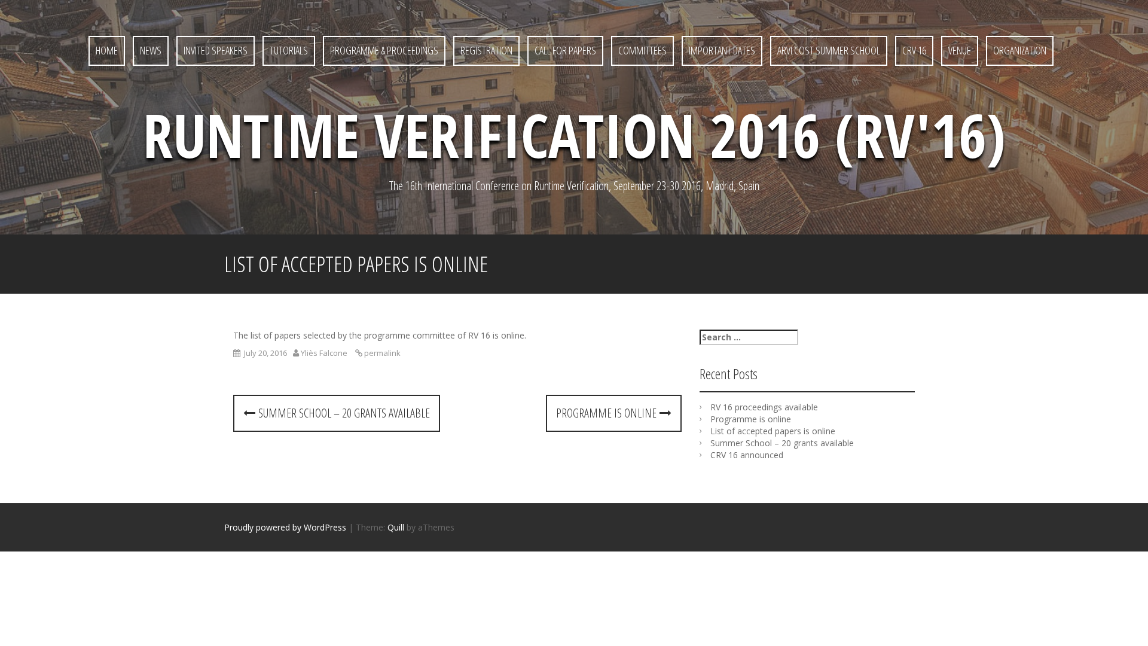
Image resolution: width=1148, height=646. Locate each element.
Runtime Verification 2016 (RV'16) (574, 134)
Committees (642, 50)
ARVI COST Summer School (828, 50)
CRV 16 (914, 50)
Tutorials (289, 50)
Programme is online (608, 413)
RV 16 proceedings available (764, 407)
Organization (1019, 50)
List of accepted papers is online (772, 431)
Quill (395, 527)
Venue (959, 50)
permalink (381, 353)
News (150, 50)
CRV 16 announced (746, 455)
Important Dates (722, 50)
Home (107, 50)
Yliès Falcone (324, 353)
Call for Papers (565, 50)
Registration (486, 50)
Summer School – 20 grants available (342, 413)
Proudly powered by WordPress (285, 527)
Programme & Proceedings (384, 50)
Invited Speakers (216, 50)
